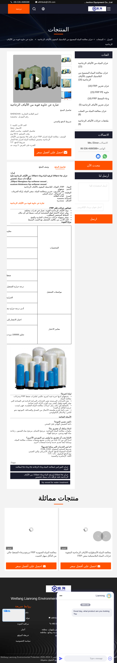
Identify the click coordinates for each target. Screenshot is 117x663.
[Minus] (60, 595)
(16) (93, 76)
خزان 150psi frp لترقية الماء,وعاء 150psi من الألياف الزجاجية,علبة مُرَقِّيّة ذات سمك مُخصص (46, 475)
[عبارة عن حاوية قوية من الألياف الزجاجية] (37, 79)
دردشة (19, 9)
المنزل (109, 39)
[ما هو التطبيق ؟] (105, 156)
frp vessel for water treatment (55, 482)
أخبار (23, 629)
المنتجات (99, 39)
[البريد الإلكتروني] (98, 156)
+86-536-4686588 (21, 2)
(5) (94, 105)
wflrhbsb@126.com (46, 2)
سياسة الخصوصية (23, 641)
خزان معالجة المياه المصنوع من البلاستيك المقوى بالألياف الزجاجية (65, 39)
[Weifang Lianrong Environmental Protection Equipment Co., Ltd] (97, 8)
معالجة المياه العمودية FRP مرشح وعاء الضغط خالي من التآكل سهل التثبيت (32, 554)
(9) (93, 122)
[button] (66, 99)
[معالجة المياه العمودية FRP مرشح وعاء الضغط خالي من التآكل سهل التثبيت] (31, 529)
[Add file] (110, 658)
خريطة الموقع (23, 635)
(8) (92, 113)
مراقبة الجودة (23, 624)
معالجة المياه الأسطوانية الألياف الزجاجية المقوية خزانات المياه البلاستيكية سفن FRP (88, 554)
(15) (93, 65)
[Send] (60, 658)
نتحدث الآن (93, 165)
